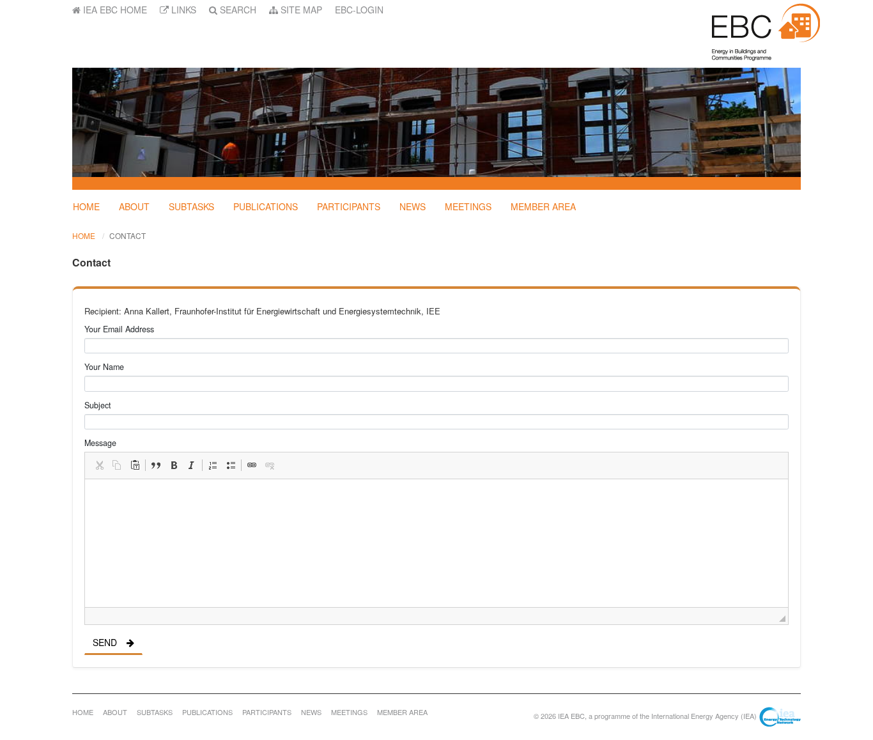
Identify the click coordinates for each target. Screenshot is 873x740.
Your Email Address (119, 329)
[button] (99, 465)
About (134, 206)
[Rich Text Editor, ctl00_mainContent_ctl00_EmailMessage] (436, 543)
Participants (348, 206)
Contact (127, 235)
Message (100, 443)
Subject (97, 405)
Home (86, 206)
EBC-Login (359, 9)
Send (105, 642)
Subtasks (191, 206)
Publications (265, 206)
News (412, 206)
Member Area (543, 206)
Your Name (104, 367)
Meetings (468, 206)
